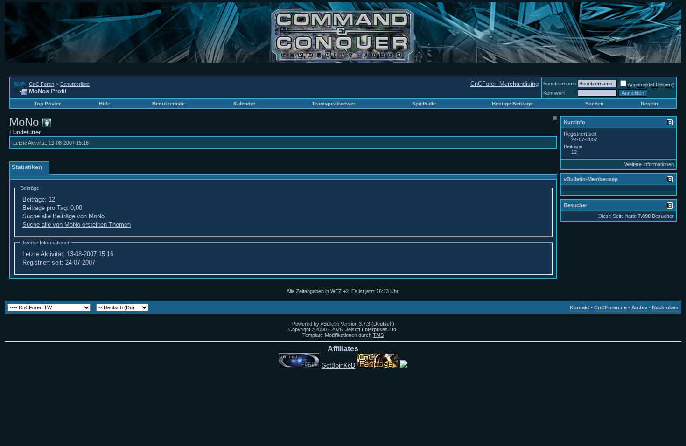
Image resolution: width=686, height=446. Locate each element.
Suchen (594, 103)
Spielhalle (424, 103)
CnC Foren (41, 84)
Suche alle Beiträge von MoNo (63, 216)
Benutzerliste (75, 84)
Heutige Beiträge (512, 103)
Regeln (649, 103)
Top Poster (47, 103)
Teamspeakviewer (333, 103)
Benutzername (559, 83)
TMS (378, 335)
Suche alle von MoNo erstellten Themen (76, 224)
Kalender (244, 103)
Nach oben (665, 307)
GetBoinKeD (338, 365)
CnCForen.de (610, 307)
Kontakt (579, 307)
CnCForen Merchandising (504, 83)
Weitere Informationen (649, 164)
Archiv (639, 307)
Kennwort (554, 93)
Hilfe (104, 103)
